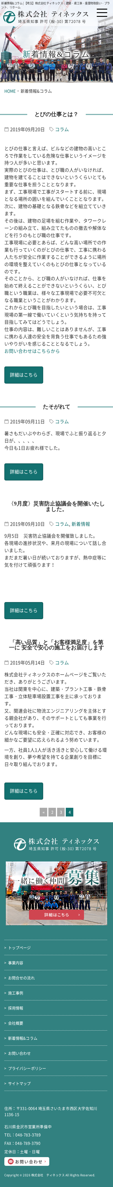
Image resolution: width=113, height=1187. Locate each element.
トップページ (19, 947)
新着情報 (81, 524)
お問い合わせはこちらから (32, 351)
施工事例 (15, 993)
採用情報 (15, 1008)
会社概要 (15, 1023)
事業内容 (15, 962)
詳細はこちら (24, 374)
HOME (10, 91)
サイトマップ (19, 1083)
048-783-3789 (28, 1134)
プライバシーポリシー (27, 1068)
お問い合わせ (29, 1161)
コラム (62, 129)
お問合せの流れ (21, 977)
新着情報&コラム (22, 1038)
